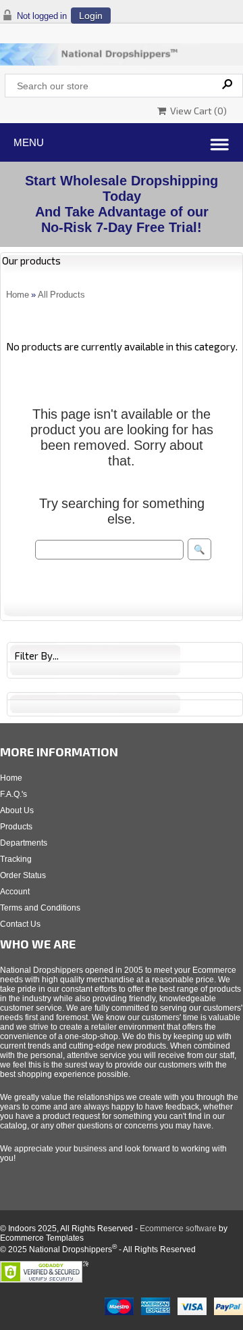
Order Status (23, 875)
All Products (61, 294)
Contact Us (20, 924)
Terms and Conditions (40, 908)
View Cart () (196, 110)
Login (91, 15)
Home (17, 294)
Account (15, 891)
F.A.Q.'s (13, 794)
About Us (17, 810)
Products (16, 826)
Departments (23, 843)
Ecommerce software (178, 1228)
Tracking (16, 859)
